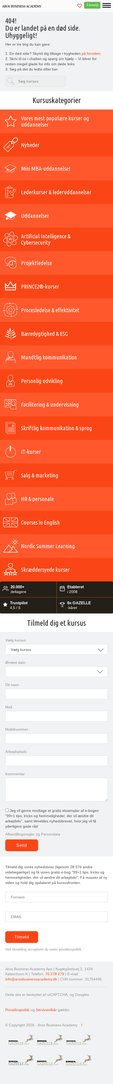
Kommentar (15, 774)
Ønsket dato (15, 662)
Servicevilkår (46, 1010)
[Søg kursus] (35, 81)
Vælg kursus (15, 640)
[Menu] (106, 5)
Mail (8, 707)
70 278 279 (54, 974)
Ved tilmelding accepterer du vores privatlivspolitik (43, 949)
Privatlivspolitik (17, 1010)
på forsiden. (91, 53)
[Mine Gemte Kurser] (79, 6)
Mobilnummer (16, 729)
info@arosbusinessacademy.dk (31, 979)
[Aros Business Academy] (22, 6)
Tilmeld (92, 5)
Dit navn (12, 685)
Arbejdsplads (16, 751)
